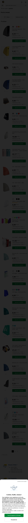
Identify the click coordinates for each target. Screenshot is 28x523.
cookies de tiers (20, 502)
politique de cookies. (6, 512)
